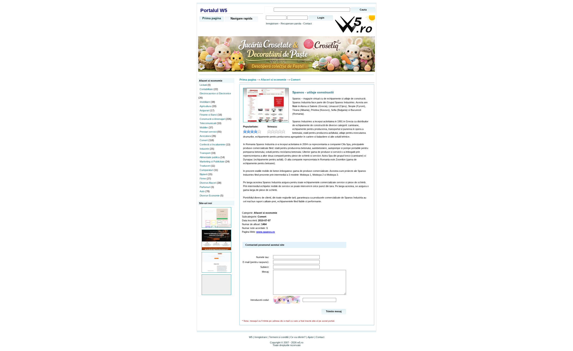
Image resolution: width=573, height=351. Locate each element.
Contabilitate (206, 89)
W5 (250, 337)
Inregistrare (272, 23)
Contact (307, 23)
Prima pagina (211, 18)
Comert (204, 140)
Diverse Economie (210, 195)
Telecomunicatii (208, 123)
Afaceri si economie (273, 79)
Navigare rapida (241, 18)
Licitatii (203, 85)
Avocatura (205, 136)
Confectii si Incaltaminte (212, 144)
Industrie (204, 148)
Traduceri (205, 165)
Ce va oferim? (298, 337)
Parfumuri (205, 187)
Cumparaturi (206, 170)
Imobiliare (205, 102)
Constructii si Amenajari (212, 119)
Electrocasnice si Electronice (215, 93)
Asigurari (204, 110)
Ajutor (311, 337)
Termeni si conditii (278, 337)
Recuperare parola (291, 23)
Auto (202, 191)
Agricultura (205, 106)
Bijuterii (203, 174)
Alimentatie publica (210, 157)
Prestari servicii (208, 131)
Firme (203, 178)
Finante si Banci (208, 114)
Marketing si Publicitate (212, 161)
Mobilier (204, 127)
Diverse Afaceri (208, 182)
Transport (205, 153)
